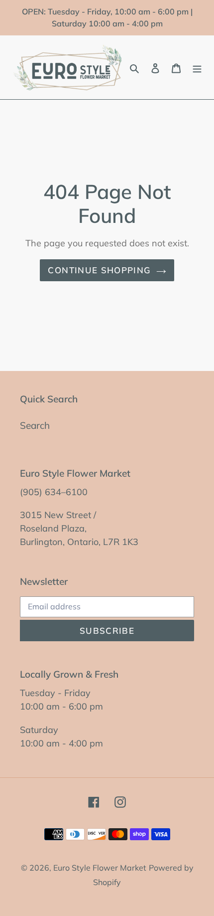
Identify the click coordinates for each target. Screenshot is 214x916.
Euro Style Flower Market (99, 868)
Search (35, 425)
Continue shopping (99, 270)
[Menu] (197, 67)
